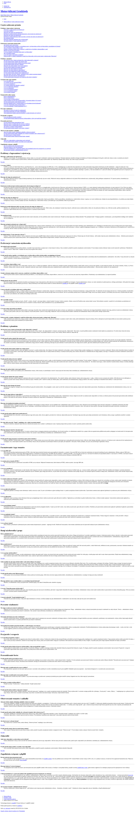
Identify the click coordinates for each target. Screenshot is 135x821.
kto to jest (130, 775)
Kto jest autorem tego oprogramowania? (14, 145)
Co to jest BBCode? (9, 81)
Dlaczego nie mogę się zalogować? (12, 35)
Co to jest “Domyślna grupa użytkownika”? (14, 104)
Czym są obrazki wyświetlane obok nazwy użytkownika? (18, 52)
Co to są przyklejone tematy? (11, 89)
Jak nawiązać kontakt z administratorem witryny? (16, 150)
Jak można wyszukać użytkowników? (13, 126)
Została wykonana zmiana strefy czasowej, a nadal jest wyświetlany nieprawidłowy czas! (26, 49)
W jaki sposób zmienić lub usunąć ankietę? (14, 67)
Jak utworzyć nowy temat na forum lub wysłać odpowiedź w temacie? (21, 60)
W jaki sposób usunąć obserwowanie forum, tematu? (17, 136)
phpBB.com (82, 283)
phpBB (14, 803)
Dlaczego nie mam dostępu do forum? (13, 68)
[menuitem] (7, 2)
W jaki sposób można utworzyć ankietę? (14, 64)
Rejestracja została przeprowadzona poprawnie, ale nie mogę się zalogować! (22, 34)
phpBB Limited (48, 758)
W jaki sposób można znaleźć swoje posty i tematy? (16, 128)
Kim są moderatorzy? (9, 97)
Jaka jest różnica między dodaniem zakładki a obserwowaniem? (19, 132)
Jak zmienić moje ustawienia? (11, 45)
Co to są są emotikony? (9, 83)
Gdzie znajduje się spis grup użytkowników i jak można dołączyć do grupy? (22, 100)
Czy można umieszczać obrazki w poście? (14, 85)
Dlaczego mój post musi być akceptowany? (14, 75)
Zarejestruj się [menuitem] (7, 7)
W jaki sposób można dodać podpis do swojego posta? (17, 63)
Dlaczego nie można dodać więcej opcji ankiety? (16, 65)
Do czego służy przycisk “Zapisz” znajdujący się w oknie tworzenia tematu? (22, 74)
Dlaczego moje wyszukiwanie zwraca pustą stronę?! (17, 125)
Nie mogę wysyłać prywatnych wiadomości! (15, 110)
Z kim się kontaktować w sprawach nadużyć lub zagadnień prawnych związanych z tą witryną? (27, 148)
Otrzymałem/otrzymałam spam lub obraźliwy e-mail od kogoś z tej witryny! (22, 113)
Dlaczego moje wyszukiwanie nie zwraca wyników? (17, 123)
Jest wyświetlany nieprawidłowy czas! (13, 47)
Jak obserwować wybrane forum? (12, 135)
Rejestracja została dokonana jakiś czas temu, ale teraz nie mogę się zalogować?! (23, 36)
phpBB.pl (65, 283)
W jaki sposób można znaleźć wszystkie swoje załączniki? (18, 141)
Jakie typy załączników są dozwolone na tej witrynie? (17, 140)
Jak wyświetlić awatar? (9, 53)
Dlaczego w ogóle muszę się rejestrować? (14, 29)
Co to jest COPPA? (8, 31)
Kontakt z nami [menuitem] (7, 797)
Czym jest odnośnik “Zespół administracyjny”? (15, 106)
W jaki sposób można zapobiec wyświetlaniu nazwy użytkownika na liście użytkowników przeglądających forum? (32, 46)
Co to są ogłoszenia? (9, 88)
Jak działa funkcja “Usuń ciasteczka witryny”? (15, 41)
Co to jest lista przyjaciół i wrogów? (12, 117)
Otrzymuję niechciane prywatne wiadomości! (15, 111)
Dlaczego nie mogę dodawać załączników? (14, 70)
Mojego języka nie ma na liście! (11, 50)
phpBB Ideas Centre (82, 767)
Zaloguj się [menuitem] (6, 6)
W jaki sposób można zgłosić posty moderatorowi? (16, 72)
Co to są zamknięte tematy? (10, 90)
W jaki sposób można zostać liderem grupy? (14, 102)
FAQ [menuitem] (5, 19)
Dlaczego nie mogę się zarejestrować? (13, 32)
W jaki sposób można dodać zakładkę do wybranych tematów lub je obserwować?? (24, 133)
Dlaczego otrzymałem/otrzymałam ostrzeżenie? (15, 71)
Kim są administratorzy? (10, 96)
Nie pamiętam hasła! (9, 38)
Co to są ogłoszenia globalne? (11, 86)
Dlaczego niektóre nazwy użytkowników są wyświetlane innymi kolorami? (22, 103)
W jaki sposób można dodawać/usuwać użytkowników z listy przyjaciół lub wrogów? (25, 118)
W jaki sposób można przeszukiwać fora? (14, 122)
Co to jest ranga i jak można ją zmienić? (13, 54)
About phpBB (23, 760)
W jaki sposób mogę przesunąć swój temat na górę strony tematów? (20, 77)
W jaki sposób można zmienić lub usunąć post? (15, 61)
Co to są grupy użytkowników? (11, 99)
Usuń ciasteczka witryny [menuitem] (10, 799)
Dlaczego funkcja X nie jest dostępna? (13, 147)
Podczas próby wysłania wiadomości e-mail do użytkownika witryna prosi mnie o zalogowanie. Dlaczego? (30, 56)
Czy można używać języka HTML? (12, 82)
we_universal (6, 808)
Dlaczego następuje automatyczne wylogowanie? (16, 39)
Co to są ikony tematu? (9, 92)
